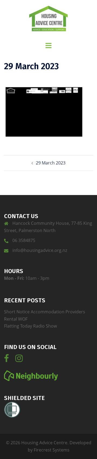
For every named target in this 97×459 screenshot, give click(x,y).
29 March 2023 (50, 163)
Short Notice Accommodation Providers (44, 312)
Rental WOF (15, 319)
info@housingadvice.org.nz (39, 250)
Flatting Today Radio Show (30, 326)
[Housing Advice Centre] (48, 20)
